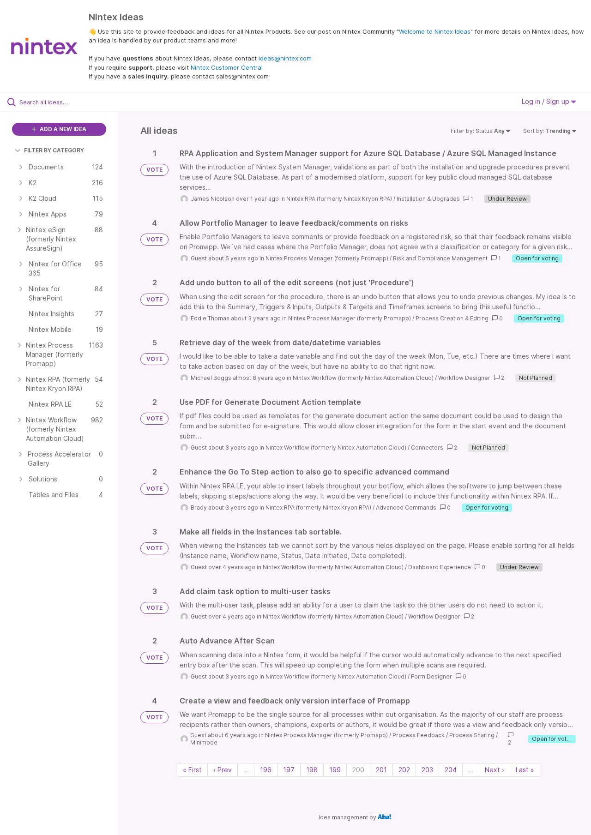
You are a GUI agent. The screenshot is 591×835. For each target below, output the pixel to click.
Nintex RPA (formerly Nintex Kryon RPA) (339, 198)
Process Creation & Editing (452, 318)
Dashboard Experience (439, 567)
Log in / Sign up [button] (546, 101)
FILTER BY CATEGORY (54, 150)
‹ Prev (222, 770)
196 (265, 770)
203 (427, 770)
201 (381, 770)
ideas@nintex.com (285, 58)
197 (289, 770)
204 (451, 770)
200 (358, 770)
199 (335, 770)
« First (192, 770)
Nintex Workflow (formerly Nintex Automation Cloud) (363, 377)
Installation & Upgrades (428, 198)
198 (312, 770)
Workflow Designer (464, 377)
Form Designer (431, 676)
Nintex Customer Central (227, 67)
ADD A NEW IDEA (62, 129)
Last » (525, 770)
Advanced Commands (406, 507)
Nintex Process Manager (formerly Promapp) (326, 258)
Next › (494, 770)
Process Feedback (418, 735)
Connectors (427, 447)
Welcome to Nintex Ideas (434, 31)
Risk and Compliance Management (440, 258)
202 (404, 770)
